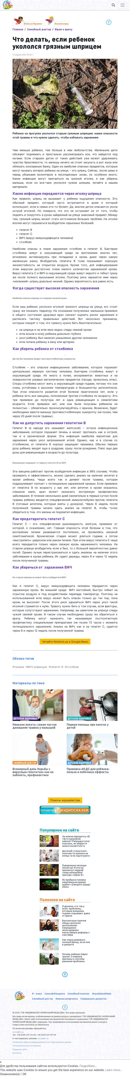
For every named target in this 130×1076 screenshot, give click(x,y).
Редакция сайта (20, 1049)
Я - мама (37, 993)
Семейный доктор (39, 29)
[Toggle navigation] (122, 5)
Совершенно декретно (93, 998)
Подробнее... (88, 1066)
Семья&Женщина (55, 993)
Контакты (17, 1053)
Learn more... (113, 1070)
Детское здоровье (25, 718)
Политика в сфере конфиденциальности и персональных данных (42, 1042)
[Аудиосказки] (65, 810)
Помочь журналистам (65, 800)
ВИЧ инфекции (37, 667)
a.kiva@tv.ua (18, 1032)
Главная (18, 29)
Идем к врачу (63, 29)
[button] (113, 5)
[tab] (65, 974)
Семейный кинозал (78, 993)
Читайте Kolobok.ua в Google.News (65, 641)
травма (19, 667)
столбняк (73, 667)
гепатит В (56, 667)
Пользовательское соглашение (27, 1045)
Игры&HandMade (101, 993)
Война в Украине (33, 23)
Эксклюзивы (61, 23)
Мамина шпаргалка (67, 998)
